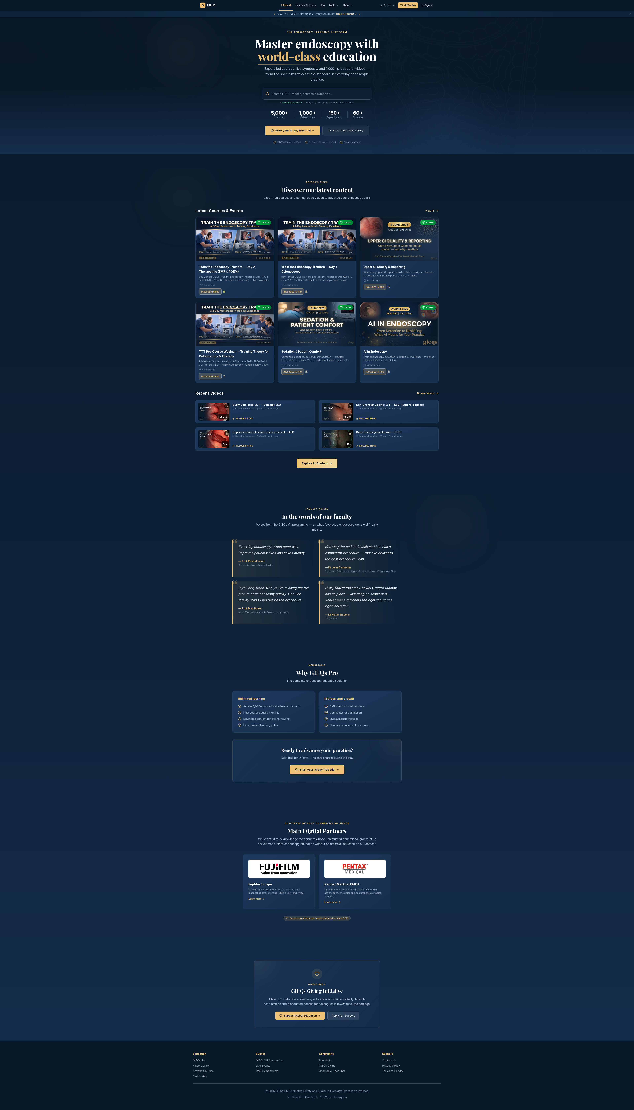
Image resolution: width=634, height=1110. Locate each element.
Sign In (429, 5)
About (346, 5)
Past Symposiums (267, 1071)
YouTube (326, 1097)
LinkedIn (297, 1097)
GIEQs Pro (410, 5)
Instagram (340, 1097)
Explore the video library (348, 130)
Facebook (311, 1097)
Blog (322, 5)
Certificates (200, 1076)
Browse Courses (203, 1071)
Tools (332, 5)
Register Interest (345, 13)
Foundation (326, 1060)
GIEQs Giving (327, 1065)
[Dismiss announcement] (630, 14)
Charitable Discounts (332, 1071)
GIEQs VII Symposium (269, 1060)
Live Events (263, 1065)
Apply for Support (343, 1015)
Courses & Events (305, 5)
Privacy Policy (391, 1065)
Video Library (201, 1065)
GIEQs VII (286, 5)
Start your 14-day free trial (293, 130)
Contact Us (389, 1060)
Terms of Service (393, 1071)
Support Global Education (300, 1015)
